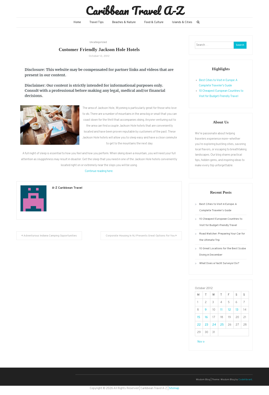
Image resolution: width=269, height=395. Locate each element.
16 (206, 317)
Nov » (200, 342)
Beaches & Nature (124, 22)
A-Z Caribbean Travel (67, 188)
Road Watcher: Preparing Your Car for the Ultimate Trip (222, 237)
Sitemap (174, 388)
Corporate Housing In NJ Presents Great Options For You (140, 235)
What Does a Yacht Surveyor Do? (219, 263)
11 (221, 310)
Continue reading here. (99, 171)
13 (237, 310)
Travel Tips (96, 22)
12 (229, 310)
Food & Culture (153, 22)
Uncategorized (98, 42)
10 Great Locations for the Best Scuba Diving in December (222, 252)
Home (77, 22)
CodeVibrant (245, 379)
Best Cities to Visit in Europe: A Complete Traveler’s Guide (218, 207)
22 (199, 325)
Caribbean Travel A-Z (134, 10)
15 (198, 317)
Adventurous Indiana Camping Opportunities (50, 235)
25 (222, 325)
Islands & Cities (182, 22)
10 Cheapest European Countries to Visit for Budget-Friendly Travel (220, 222)
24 (214, 325)
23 (206, 325)
